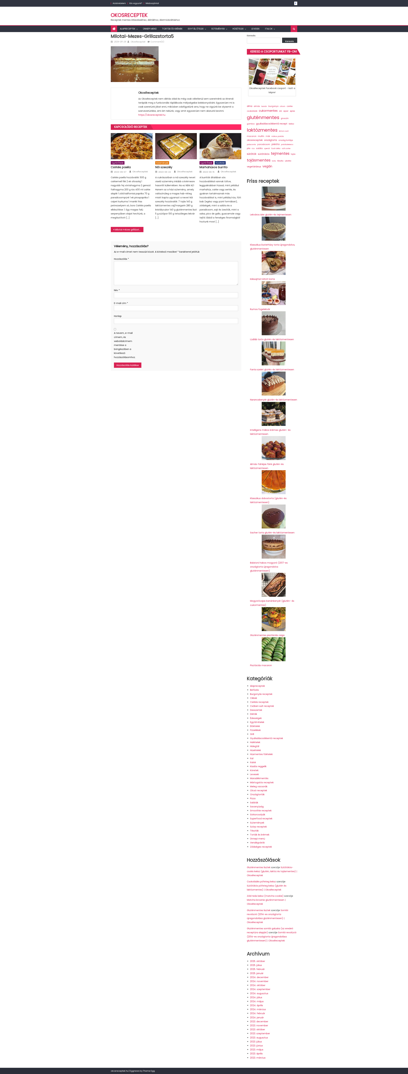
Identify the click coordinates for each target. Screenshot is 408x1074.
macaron (251, 136)
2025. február (257, 969)
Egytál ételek (196, 28)
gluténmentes (263, 117)
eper (285, 111)
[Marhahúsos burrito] (220, 146)
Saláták (254, 802)
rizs (253, 148)
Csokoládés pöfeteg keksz (261, 881)
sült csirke (286, 148)
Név (117, 290)
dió (280, 111)
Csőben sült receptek (262, 706)
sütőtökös (264, 154)
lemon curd (283, 131)
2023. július (256, 1041)
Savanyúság (257, 806)
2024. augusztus (259, 993)
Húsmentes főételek (261, 754)
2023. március (258, 1057)
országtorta (270, 140)
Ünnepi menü (150, 28)
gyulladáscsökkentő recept (271, 123)
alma (249, 106)
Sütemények (218, 28)
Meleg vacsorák (258, 786)
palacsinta (251, 144)
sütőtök (251, 154)
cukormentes (268, 111)
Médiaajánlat (152, 3)
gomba (251, 123)
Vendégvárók (257, 842)
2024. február (257, 1013)
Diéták (253, 714)
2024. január (257, 1017)
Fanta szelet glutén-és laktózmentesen (272, 369)
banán (264, 106)
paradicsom (263, 144)
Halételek (255, 742)
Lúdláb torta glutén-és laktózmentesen (272, 339)
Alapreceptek (127, 28)
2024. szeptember (260, 989)
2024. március (258, 1009)
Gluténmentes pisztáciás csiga (267, 635)
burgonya (273, 106)
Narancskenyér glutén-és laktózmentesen (273, 399)
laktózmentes (262, 130)
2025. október (257, 961)
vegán (267, 166)
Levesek (255, 28)
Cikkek (253, 698)
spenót (267, 148)
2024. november (259, 981)
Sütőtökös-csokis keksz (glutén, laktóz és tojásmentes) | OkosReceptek (272, 871)
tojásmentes (258, 160)
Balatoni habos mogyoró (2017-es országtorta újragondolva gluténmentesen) (269, 566)
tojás (293, 154)
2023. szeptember (260, 1033)
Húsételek (238, 28)
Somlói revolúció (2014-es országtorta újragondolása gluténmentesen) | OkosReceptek (271, 936)
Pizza (252, 798)
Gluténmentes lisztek (258, 867)
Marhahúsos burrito (214, 167)
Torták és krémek (172, 28)
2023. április (256, 1053)
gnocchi (284, 118)
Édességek (256, 718)
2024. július (256, 997)
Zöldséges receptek (261, 846)
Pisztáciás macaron (261, 665)
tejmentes (280, 153)
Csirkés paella (121, 167)
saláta (259, 148)
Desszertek (256, 710)
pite (248, 148)
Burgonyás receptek (261, 694)
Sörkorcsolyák (257, 814)
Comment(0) (157, 41)
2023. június (256, 1045)
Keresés (251, 35)
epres (292, 111)
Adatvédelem (119, 3)
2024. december (259, 977)
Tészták (254, 830)
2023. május (256, 1049)
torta (274, 161)
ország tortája (285, 140)
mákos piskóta (277, 136)
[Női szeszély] (176, 146)
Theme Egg (149, 1070)
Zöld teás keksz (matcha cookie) (265, 896)
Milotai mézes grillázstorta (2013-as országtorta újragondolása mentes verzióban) (129, 229)
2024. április (256, 1005)
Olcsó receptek (258, 790)
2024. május (257, 1001)
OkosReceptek (129, 15)
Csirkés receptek (259, 702)
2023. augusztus (259, 1037)
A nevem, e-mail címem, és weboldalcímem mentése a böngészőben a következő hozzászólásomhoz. (123, 345)
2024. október (257, 985)
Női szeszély (163, 167)
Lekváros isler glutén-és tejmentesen (270, 214)
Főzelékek (255, 730)
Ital (251, 758)
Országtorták (257, 794)
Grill (252, 734)
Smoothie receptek (261, 810)
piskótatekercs (287, 144)
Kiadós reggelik (258, 766)
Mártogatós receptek (262, 782)
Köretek (254, 770)
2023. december (259, 1021)
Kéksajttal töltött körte (262, 279)
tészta (280, 160)
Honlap (118, 316)
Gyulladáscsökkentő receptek (266, 738)
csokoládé (252, 111)
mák (268, 136)
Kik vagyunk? (135, 3)
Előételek (255, 726)
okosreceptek (255, 140)
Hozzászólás (121, 259)
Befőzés (254, 690)
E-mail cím (121, 303)
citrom (282, 106)
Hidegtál (254, 746)
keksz (291, 123)
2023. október (257, 1029)
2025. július (256, 965)
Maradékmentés (259, 778)
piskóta (276, 144)
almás (257, 106)
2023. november (259, 1025)
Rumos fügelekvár (260, 309)
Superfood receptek (261, 818)
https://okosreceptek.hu (151, 114)
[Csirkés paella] (132, 146)
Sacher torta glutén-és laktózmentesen (272, 532)
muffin (261, 136)
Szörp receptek (258, 826)
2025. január (256, 973)
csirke (290, 106)
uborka (288, 161)
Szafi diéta (275, 148)
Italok (269, 28)
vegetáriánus (254, 166)
